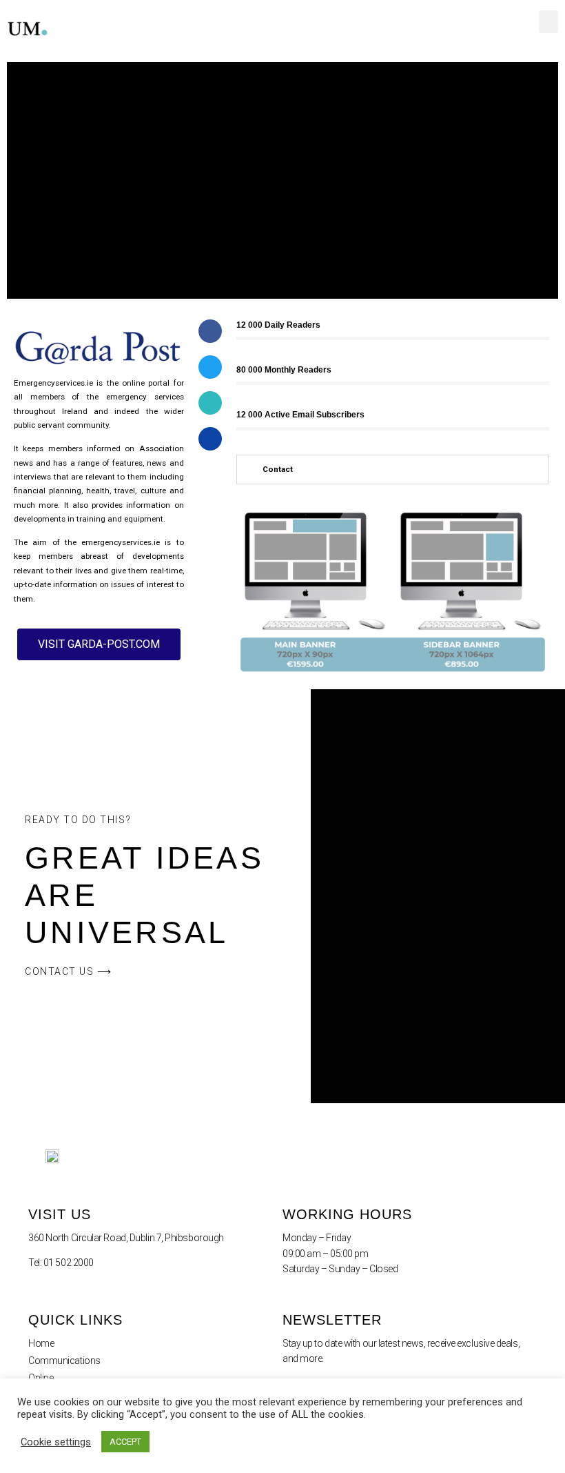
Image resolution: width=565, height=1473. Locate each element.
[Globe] (210, 403)
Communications (64, 1360)
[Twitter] (210, 367)
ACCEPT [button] (125, 1441)
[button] (548, 21)
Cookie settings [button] (56, 1442)
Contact (278, 469)
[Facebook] (210, 331)
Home (41, 1343)
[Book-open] (210, 439)
